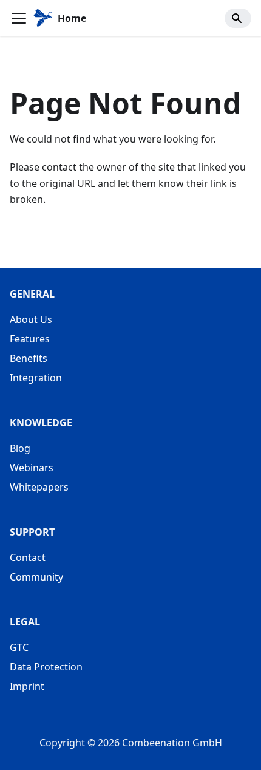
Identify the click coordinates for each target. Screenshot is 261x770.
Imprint (27, 686)
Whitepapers (39, 487)
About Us (31, 319)
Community (36, 577)
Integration (36, 377)
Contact (28, 557)
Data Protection (46, 666)
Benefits (28, 358)
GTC (19, 647)
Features (30, 339)
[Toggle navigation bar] (19, 18)
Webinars (31, 467)
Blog (20, 448)
